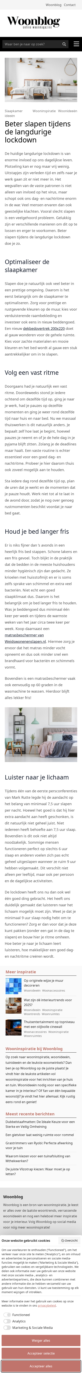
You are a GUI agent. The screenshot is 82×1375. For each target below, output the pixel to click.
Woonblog (54, 5)
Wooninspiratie (44, 111)
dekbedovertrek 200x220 (44, 328)
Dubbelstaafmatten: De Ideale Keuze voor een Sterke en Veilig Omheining (40, 1124)
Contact (70, 5)
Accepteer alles (41, 1366)
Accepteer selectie (41, 1353)
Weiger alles (41, 1340)
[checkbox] (16, 1314)
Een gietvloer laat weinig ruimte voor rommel (40, 1135)
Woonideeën (67, 111)
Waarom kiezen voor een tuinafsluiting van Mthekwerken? (38, 1158)
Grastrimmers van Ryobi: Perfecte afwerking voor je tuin (39, 1145)
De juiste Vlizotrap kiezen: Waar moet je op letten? (38, 1171)
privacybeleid (47, 1305)
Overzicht (71, 1240)
